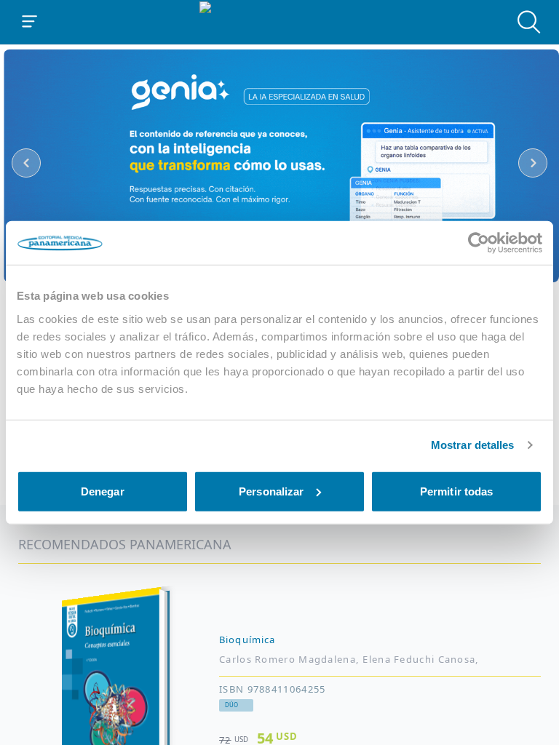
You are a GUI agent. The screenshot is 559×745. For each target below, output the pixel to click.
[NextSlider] (533, 163)
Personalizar (271, 491)
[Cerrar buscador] (529, 21)
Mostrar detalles (473, 445)
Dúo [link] (232, 705)
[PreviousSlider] (26, 163)
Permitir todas (456, 491)
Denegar (102, 491)
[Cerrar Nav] (29, 21)
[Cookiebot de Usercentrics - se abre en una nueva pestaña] (478, 243)
